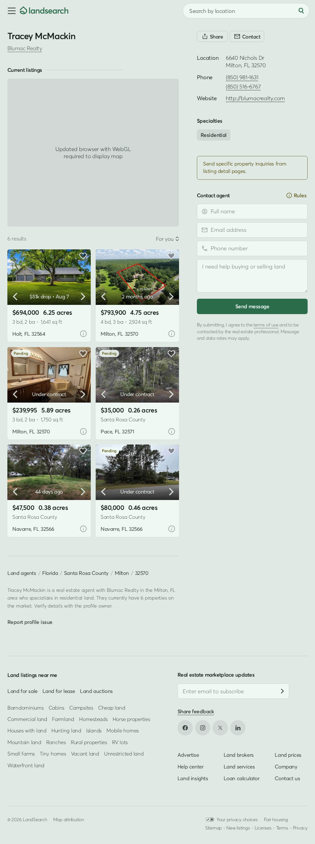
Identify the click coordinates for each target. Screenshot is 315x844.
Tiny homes (53, 753)
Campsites (81, 707)
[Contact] (247, 36)
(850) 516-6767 (243, 86)
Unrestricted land (124, 753)
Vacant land (85, 753)
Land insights (192, 778)
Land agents (21, 573)
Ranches (56, 742)
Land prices (288, 754)
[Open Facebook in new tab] (185, 727)
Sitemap (213, 827)
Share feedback (195, 711)
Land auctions (96, 691)
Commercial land (27, 719)
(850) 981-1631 (242, 77)
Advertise (188, 754)
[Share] (212, 36)
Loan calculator (242, 778)
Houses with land (26, 730)
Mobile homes (122, 730)
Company (286, 766)
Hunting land (66, 730)
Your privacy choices (237, 819)
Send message (252, 306)
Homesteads (93, 719)
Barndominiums (25, 707)
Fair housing (276, 819)
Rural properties (89, 742)
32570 (142, 573)
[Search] (301, 10)
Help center (190, 766)
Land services (239, 766)
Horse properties (131, 719)
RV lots (120, 742)
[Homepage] (44, 11)
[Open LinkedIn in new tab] (237, 727)
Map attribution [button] (68, 819)
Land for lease (58, 691)
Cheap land (111, 707)
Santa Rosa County (86, 573)
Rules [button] (300, 195)
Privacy (300, 827)
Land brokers (239, 754)
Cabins (57, 707)
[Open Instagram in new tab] (202, 727)
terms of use (265, 324)
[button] (10, 11)
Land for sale (22, 691)
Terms (282, 827)
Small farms (21, 753)
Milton (122, 573)
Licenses (263, 827)
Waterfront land (25, 765)
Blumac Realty (24, 48)
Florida (50, 573)
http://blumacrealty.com (255, 98)
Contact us (287, 778)
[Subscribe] (282, 691)
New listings (238, 827)
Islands (94, 730)
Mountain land (24, 742)
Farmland (63, 719)
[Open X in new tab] (220, 727)
